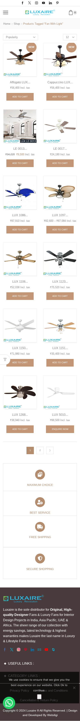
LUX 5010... (60, 414)
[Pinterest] (57, 3)
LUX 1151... (60, 348)
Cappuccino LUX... (60, 82)
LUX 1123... (60, 281)
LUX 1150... (20, 348)
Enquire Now (60, 429)
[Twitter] (29, 3)
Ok (39, 696)
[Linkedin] (50, 3)
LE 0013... (20, 148)
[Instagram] (36, 3)
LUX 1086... (20, 215)
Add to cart (60, 163)
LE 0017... (60, 148)
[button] (9, 703)
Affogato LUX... (20, 82)
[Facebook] (22, 3)
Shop (17, 23)
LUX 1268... (20, 414)
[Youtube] (43, 3)
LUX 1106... (20, 281)
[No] (74, 688)
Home (6, 23)
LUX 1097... (60, 215)
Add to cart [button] (20, 96)
